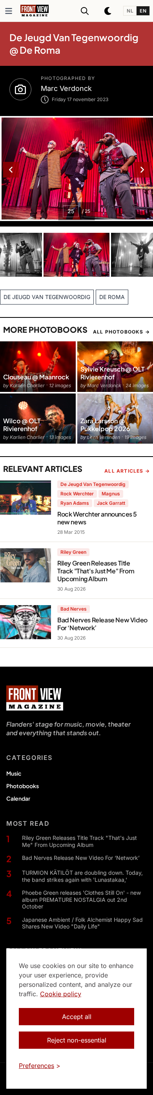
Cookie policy (60, 994)
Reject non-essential (76, 1040)
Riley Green (73, 552)
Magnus (111, 494)
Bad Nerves (73, 609)
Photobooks (22, 785)
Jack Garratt (111, 503)
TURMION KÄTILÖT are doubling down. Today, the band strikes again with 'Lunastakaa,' (82, 876)
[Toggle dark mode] (108, 11)
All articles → (127, 471)
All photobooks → (121, 332)
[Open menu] (8, 10)
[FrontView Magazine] (34, 698)
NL (130, 11)
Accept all (76, 1017)
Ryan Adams (74, 503)
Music (13, 773)
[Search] (84, 11)
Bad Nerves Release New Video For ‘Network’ (81, 857)
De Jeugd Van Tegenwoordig (93, 484)
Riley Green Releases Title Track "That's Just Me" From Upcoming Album (79, 841)
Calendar (18, 798)
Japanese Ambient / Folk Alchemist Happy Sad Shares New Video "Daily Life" (82, 923)
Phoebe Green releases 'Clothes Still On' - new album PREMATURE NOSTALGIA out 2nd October (81, 899)
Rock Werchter (77, 494)
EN (143, 11)
